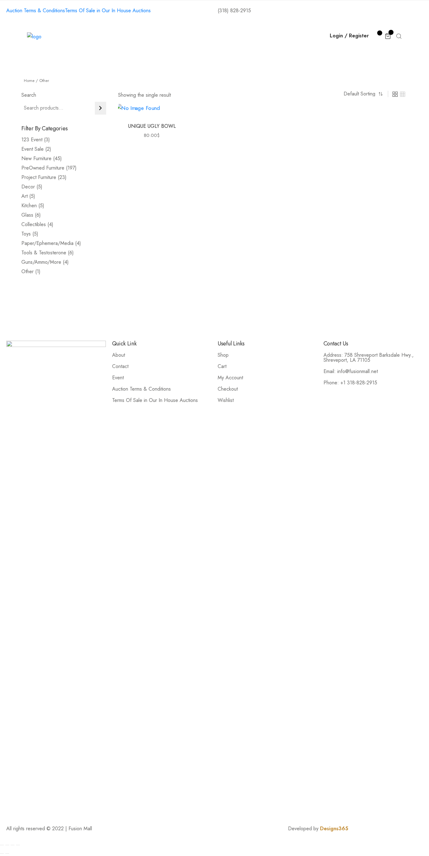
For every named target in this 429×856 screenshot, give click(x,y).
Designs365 (334, 828)
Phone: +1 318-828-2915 (350, 382)
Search (28, 95)
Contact (263, 36)
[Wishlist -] (376, 35)
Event (118, 377)
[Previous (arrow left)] (2, 853)
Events (231, 36)
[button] (144, 116)
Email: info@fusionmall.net (350, 371)
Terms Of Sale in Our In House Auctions (155, 400)
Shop (162, 36)
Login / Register (349, 35)
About (135, 36)
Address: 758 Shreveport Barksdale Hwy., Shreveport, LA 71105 (368, 357)
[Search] (100, 108)
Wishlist (226, 400)
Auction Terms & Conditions (141, 389)
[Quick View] (159, 116)
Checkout (228, 389)
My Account (230, 377)
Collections (195, 36)
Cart (222, 366)
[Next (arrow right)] (7, 853)
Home (106, 36)
